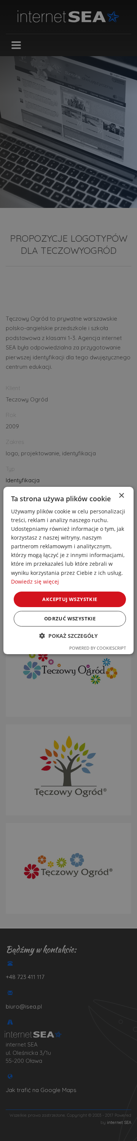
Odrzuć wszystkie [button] (70, 618)
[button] (68, 635)
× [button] (121, 496)
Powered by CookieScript (97, 648)
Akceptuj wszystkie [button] (69, 599)
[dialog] (68, 570)
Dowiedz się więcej (35, 581)
